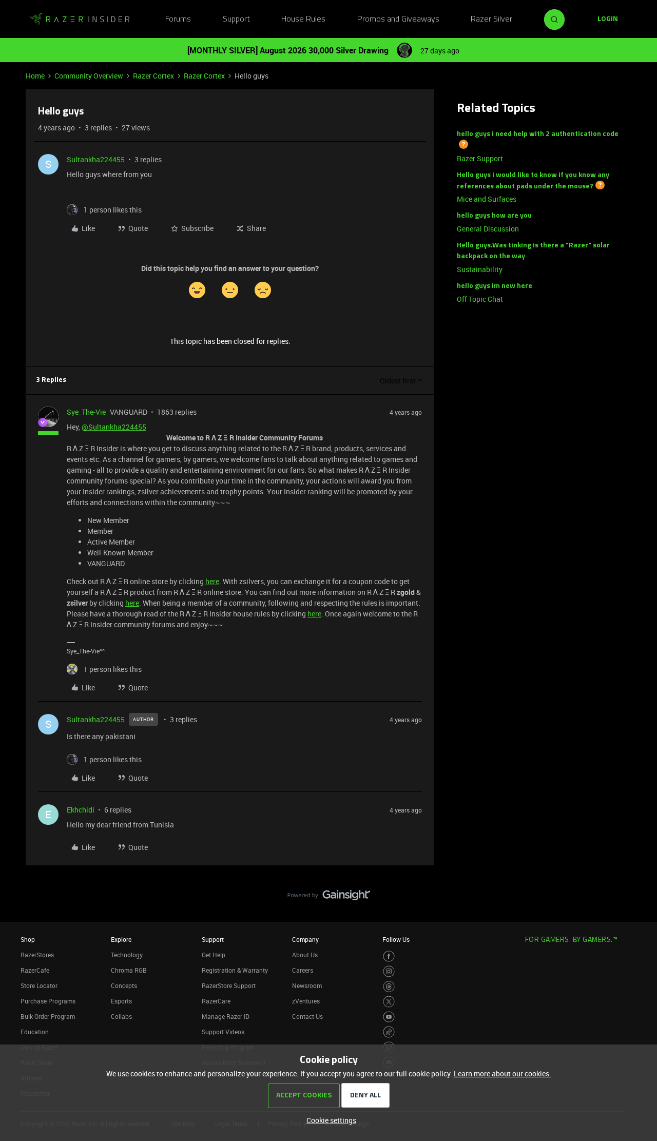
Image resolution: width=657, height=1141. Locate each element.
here (212, 581)
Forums (178, 19)
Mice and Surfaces (486, 199)
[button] (607, 19)
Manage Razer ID (225, 1016)
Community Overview (88, 76)
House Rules (303, 19)
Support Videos (223, 1032)
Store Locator (39, 985)
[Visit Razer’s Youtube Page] (388, 1017)
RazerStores (37, 955)
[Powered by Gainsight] (328, 897)
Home (35, 76)
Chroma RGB (129, 970)
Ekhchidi (80, 810)
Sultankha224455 (96, 159)
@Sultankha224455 (114, 427)
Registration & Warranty (235, 970)
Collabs (121, 1016)
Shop (28, 939)
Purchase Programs (48, 1001)
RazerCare (216, 1001)
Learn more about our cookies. (502, 1073)
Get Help (213, 955)
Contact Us (307, 1016)
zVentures (306, 1001)
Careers (302, 970)
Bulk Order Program (48, 1016)
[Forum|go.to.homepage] (79, 19)
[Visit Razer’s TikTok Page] (388, 1032)
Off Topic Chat (480, 299)
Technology (127, 955)
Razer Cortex (153, 76)
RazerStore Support (229, 985)
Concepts (124, 985)
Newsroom (307, 985)
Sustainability (480, 269)
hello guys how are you (494, 215)
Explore (121, 939)
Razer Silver (491, 19)
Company (305, 939)
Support (236, 19)
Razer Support (480, 158)
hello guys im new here (494, 286)
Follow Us (396, 939)
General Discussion (488, 229)
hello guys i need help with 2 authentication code (538, 134)
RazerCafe (35, 970)
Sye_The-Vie (86, 412)
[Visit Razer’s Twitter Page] (388, 1001)
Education (35, 1032)
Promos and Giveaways (398, 19)
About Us (305, 955)
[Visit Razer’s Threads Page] (388, 986)
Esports (121, 1001)
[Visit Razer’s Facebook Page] (388, 956)
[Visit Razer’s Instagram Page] (388, 971)
